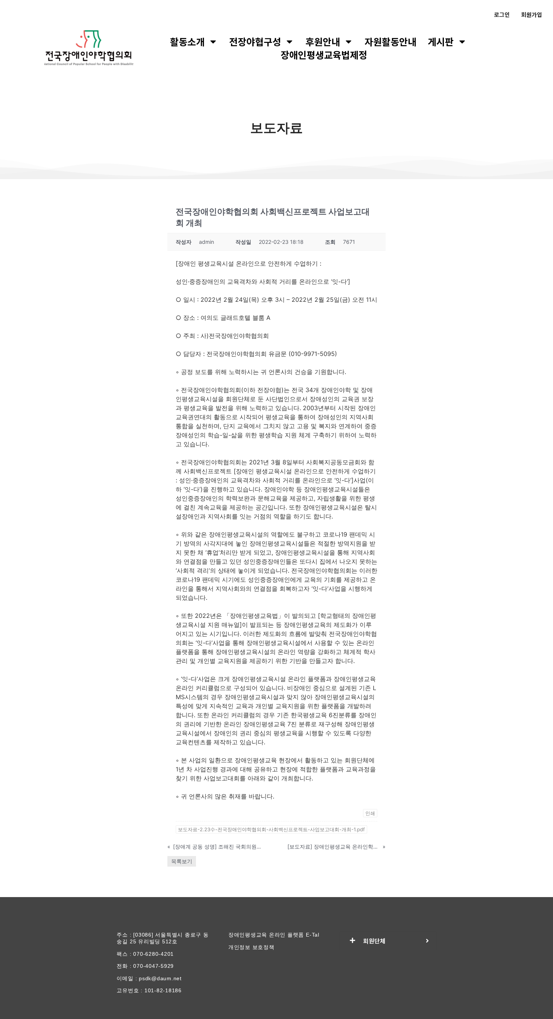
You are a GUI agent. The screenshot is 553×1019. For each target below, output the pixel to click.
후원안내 (322, 41)
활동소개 (187, 41)
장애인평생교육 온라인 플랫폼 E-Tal (273, 935)
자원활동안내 (390, 41)
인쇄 (370, 813)
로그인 (502, 14)
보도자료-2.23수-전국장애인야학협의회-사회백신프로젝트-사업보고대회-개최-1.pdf (271, 829)
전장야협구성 (255, 41)
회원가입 (531, 14)
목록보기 (181, 861)
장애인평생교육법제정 (324, 54)
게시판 (441, 41)
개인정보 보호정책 (251, 947)
